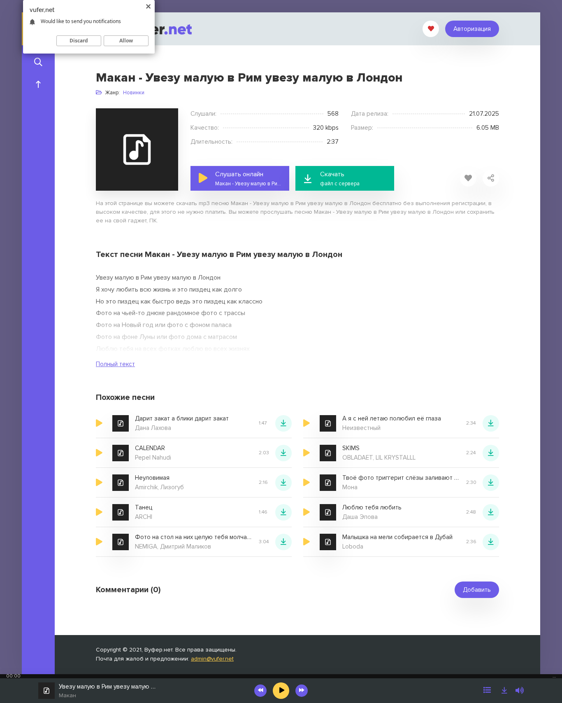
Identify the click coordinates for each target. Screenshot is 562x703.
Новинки (133, 92)
